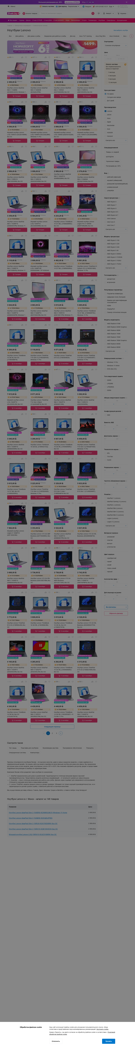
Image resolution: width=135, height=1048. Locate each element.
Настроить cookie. (102, 1029)
